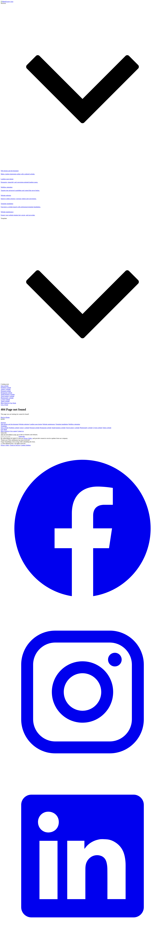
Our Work (13, 403)
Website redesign (24, 424)
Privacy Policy (5, 445)
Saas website (4, 428)
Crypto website (97, 428)
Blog (2, 403)
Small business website (59, 428)
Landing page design (36, 424)
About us (7, 403)
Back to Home (5, 417)
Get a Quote (4, 405)
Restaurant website (45, 428)
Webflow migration (74, 424)
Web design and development (10, 424)
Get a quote (13, 431)
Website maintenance (48, 424)
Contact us (20, 431)
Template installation (62, 424)
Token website (106, 428)
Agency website (24, 428)
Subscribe (22, 436)
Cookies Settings (26, 445)
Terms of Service (15, 445)
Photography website (86, 428)
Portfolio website (14, 428)
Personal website (35, 428)
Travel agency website (72, 428)
